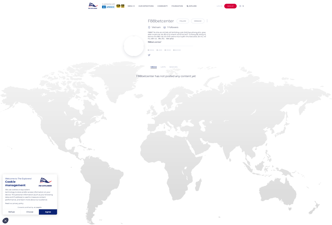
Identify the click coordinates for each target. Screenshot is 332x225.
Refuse (11, 212)
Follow (183, 21)
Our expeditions (146, 6)
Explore (193, 6)
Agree (48, 212)
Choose (29, 212)
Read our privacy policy (14, 203)
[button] (5, 220)
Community (162, 6)
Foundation (177, 6)
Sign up (230, 6)
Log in (219, 6)
